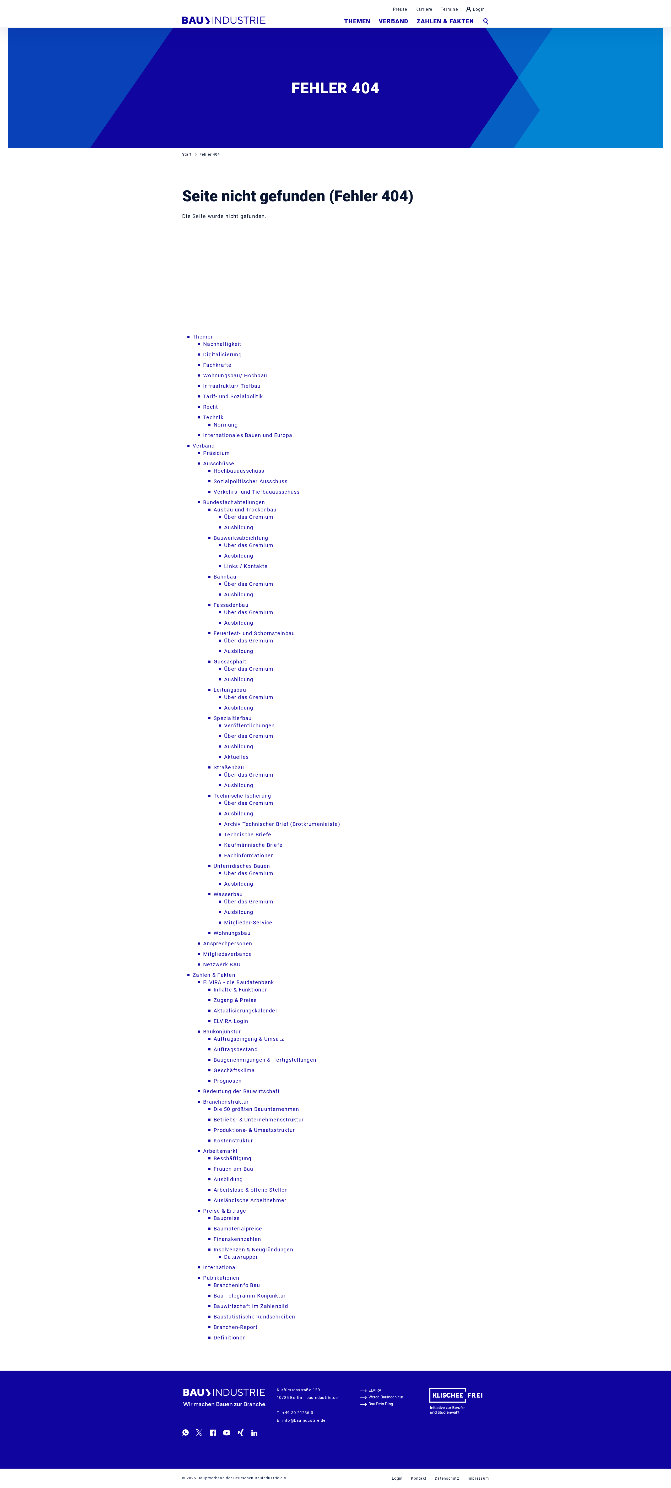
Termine (449, 9)
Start (187, 154)
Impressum (478, 1478)
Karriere (423, 9)
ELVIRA (375, 1390)
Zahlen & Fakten (445, 21)
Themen (357, 21)
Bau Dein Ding (381, 1404)
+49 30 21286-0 (297, 1412)
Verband (393, 21)
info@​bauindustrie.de (304, 1420)
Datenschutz (447, 1478)
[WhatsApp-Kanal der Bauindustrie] (185, 1432)
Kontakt (418, 1478)
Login (479, 9)
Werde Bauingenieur (386, 1397)
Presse (400, 9)
